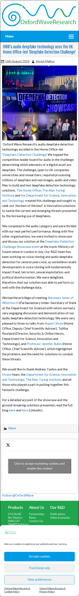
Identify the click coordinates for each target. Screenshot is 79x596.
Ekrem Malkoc (45, 61)
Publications (57, 514)
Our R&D (57, 507)
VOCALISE (14, 514)
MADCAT (14, 521)
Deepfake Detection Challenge (24, 154)
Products (15, 507)
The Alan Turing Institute (43, 379)
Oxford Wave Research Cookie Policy (17, 590)
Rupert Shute (54, 323)
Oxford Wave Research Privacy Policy (52, 590)
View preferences (40, 579)
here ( (25, 410)
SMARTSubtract (18, 524)
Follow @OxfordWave (17, 495)
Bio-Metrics (15, 517)
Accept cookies (39, 556)
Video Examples (60, 517)
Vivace (7, 374)
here (12, 410)
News (12, 428)
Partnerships (37, 514)
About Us (36, 507)
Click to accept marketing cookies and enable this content (39, 466)
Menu (9, 36)
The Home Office (28, 190)
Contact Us (36, 521)
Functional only (39, 568)
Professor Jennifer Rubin (44, 344)
